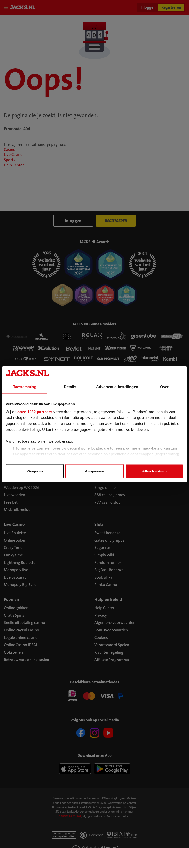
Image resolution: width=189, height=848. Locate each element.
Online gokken (16, 607)
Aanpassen (94, 471)
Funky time (13, 555)
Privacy (100, 615)
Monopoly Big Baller (21, 584)
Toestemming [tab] (24, 386)
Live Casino (13, 154)
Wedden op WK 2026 (21, 487)
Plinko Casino (105, 584)
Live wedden (14, 494)
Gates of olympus (109, 540)
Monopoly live (16, 569)
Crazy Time (13, 547)
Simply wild (104, 555)
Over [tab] (164, 386)
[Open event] (94, 696)
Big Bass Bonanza (109, 569)
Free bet (11, 502)
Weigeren (35, 471)
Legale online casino (21, 637)
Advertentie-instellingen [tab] (117, 386)
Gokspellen (13, 652)
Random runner (107, 562)
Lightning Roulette (19, 562)
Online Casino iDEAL (21, 644)
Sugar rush (103, 547)
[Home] (23, 7)
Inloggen (148, 7)
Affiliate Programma (111, 659)
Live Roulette (15, 532)
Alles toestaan (154, 471)
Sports (9, 159)
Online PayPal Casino (21, 630)
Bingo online (105, 487)
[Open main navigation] (7, 7)
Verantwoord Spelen (111, 644)
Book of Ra (103, 577)
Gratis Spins (14, 615)
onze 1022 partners (34, 412)
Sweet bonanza (107, 532)
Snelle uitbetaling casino (24, 622)
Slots (98, 524)
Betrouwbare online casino (26, 659)
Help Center (14, 165)
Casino (9, 149)
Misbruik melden (18, 509)
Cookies (101, 637)
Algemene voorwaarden (114, 622)
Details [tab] (70, 386)
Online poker (15, 540)
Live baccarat (15, 577)
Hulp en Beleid (108, 599)
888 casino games (109, 494)
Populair (11, 599)
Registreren (171, 7)
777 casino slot (107, 502)
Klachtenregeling (108, 652)
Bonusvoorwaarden (111, 630)
